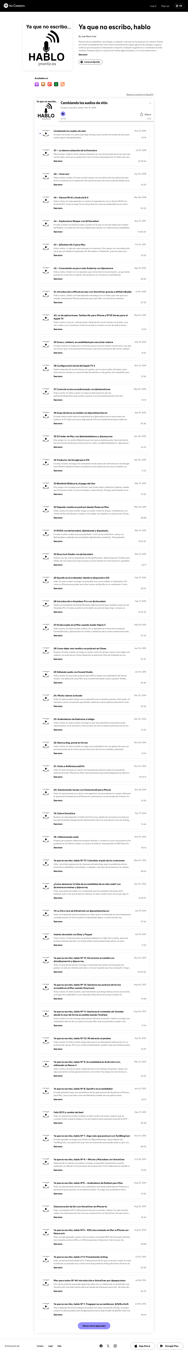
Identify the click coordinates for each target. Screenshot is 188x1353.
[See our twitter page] (108, 1346)
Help (59, 1346)
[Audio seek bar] (105, 121)
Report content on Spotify (139, 94)
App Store (144, 1346)
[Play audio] (150, 103)
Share (148, 114)
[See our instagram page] (115, 1346)
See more (83, 54)
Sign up (165, 6)
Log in (153, 6)
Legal (50, 1346)
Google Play (171, 1346)
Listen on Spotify (92, 62)
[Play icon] (63, 113)
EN (180, 5)
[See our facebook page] (101, 1346)
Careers (40, 1346)
